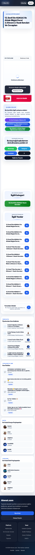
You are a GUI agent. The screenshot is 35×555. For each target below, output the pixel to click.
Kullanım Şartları (26, 478)
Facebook (11, 128)
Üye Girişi (17, 462)
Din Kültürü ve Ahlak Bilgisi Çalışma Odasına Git (17, 99)
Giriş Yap (23, 3)
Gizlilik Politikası (26, 481)
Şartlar (17, 500)
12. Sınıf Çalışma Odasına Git (17, 95)
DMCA (26, 488)
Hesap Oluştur (17, 467)
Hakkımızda (8, 478)
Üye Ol (31, 3)
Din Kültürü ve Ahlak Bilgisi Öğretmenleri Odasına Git (17, 104)
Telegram (24, 123)
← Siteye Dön (5, 3)
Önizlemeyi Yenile (24, 33)
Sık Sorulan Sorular (8, 481)
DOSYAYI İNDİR (22, 73)
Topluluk (10, 324)
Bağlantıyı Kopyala (17, 133)
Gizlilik (12, 500)
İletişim (8, 484)
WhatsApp (11, 123)
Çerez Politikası (26, 484)
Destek (23, 500)
